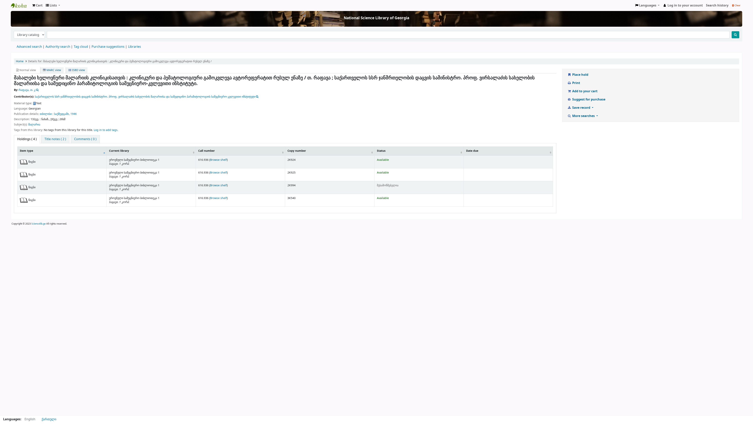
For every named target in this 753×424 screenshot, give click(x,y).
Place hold (579, 74)
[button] (37, 5)
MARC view (53, 70)
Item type (26, 151)
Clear (737, 5)
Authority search (57, 46)
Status (381, 151)
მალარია (34, 124)
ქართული (49, 419)
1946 (73, 114)
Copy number (296, 151)
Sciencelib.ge (38, 224)
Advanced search (29, 46)
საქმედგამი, (62, 114)
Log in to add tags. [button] (106, 130)
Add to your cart (584, 91)
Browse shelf (218, 160)
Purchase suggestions (108, 46)
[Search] (735, 34)
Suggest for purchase (588, 99)
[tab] (55, 139)
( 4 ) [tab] (27, 139)
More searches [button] (583, 116)
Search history (717, 5)
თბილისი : (46, 114)
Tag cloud (81, 46)
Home (20, 61)
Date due (472, 151)
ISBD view (78, 70)
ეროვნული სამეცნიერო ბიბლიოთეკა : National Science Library (21, 5)
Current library (119, 151)
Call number (206, 151)
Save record (581, 107)
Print (575, 83)
